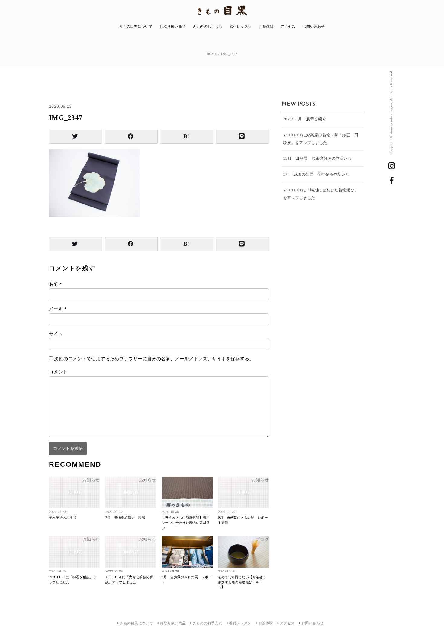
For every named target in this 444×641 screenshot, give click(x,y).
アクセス (288, 27)
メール (58, 308)
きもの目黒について (136, 27)
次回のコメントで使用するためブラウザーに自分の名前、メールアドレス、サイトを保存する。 (154, 358)
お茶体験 (266, 27)
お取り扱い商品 (172, 27)
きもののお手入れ (207, 27)
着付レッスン (241, 27)
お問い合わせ (314, 27)
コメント (58, 372)
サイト (56, 334)
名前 (55, 284)
